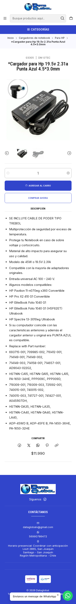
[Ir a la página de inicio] (38, 7)
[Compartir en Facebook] (19, 445)
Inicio (10, 38)
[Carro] (71, 18)
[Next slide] (68, 153)
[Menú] (5, 18)
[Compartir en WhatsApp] (38, 445)
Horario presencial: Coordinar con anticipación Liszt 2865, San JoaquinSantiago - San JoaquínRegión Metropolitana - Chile (38, 550)
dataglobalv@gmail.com (38, 527)
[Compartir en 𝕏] (29, 445)
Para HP (60, 38)
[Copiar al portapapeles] (56, 445)
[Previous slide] (8, 153)
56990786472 (38, 536)
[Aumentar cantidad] (68, 173)
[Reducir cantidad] (8, 173)
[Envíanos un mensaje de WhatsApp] (68, 596)
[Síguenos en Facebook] (45, 499)
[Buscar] (62, 18)
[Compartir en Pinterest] (47, 445)
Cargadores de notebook (34, 38)
